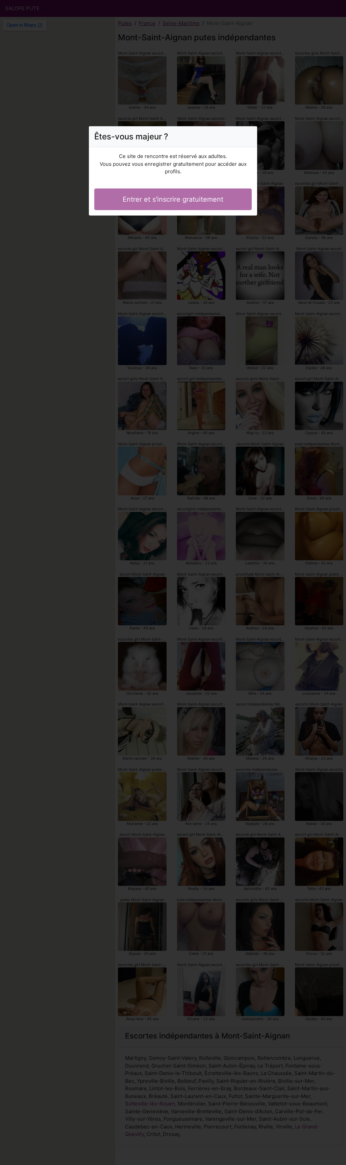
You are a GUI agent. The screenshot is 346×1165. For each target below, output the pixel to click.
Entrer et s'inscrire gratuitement (173, 199)
